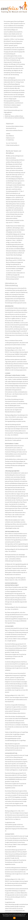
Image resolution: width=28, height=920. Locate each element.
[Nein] (26, 916)
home (15, 16)
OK (14, 918)
